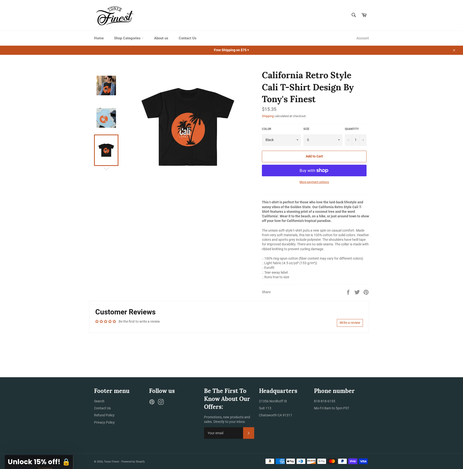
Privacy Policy (104, 422)
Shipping (268, 116)
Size (306, 129)
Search (99, 401)
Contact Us (188, 38)
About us (161, 38)
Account (362, 38)
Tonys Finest (112, 461)
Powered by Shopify (133, 461)
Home (99, 38)
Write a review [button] (350, 323)
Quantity (352, 129)
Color (266, 129)
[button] (39, 462)
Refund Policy (104, 415)
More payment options (314, 182)
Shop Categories (128, 38)
